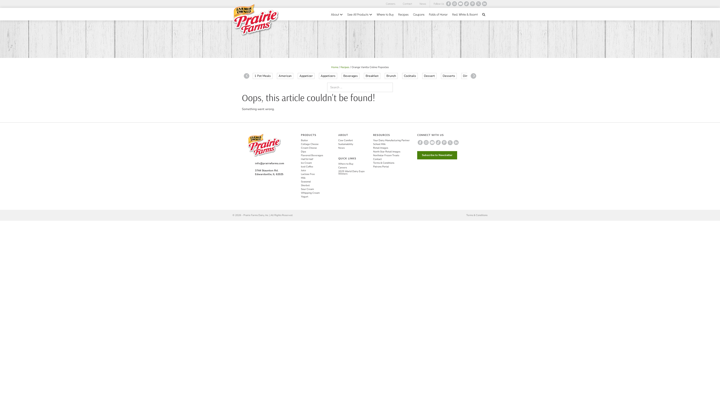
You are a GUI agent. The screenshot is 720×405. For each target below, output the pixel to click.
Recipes (403, 14)
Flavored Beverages (312, 155)
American (285, 76)
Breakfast (372, 76)
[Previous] (246, 76)
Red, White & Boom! (465, 14)
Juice (303, 170)
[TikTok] (466, 3)
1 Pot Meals (262, 76)
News (423, 3)
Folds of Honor (438, 14)
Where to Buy (385, 14)
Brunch (391, 76)
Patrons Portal (381, 166)
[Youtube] (460, 3)
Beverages (350, 76)
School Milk (379, 144)
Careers (390, 3)
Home (334, 67)
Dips (303, 151)
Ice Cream (306, 163)
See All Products (358, 14)
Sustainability (345, 144)
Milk (303, 178)
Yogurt (304, 196)
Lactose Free (308, 174)
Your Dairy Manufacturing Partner (391, 140)
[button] (484, 15)
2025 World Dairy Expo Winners (351, 173)
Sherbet (305, 185)
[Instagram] (454, 3)
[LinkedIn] (484, 3)
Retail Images (380, 148)
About (335, 14)
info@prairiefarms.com (269, 163)
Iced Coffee (307, 166)
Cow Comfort (345, 140)
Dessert (429, 76)
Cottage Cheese (310, 144)
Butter (304, 140)
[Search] (389, 87)
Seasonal (306, 181)
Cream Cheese (309, 148)
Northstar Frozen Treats (386, 155)
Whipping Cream (310, 193)
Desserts (449, 76)
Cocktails (410, 76)
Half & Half (307, 159)
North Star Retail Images (386, 151)
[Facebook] (448, 3)
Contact (407, 3)
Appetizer (306, 76)
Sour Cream (307, 189)
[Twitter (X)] (478, 3)
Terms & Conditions (383, 163)
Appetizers (328, 76)
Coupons (418, 14)
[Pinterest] (472, 3)
